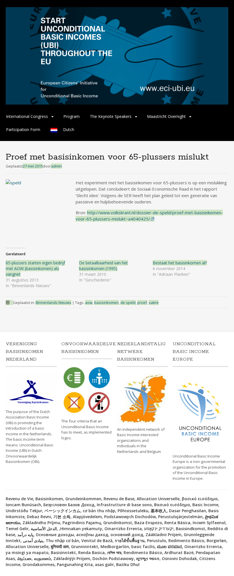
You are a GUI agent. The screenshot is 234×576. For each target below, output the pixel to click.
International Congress (27, 116)
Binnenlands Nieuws (53, 302)
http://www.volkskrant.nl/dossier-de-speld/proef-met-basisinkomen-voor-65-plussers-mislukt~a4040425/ (149, 216)
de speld (128, 302)
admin (56, 166)
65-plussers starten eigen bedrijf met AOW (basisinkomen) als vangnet (35, 268)
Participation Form (23, 129)
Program (71, 116)
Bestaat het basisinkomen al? (180, 262)
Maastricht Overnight (166, 116)
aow (88, 302)
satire (154, 302)
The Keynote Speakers (111, 116)
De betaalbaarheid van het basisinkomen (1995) (103, 265)
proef (142, 302)
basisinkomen (106, 302)
